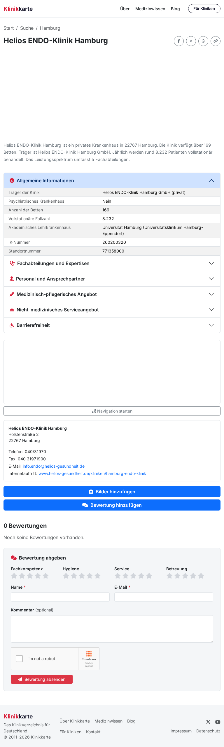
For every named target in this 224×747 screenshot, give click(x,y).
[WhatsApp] (203, 41)
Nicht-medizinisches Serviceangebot (58, 310)
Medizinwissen (150, 8)
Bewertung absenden (44, 679)
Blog (175, 8)
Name (18, 587)
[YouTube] (217, 721)
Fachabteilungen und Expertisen (53, 263)
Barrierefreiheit (33, 325)
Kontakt (93, 731)
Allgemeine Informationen (45, 180)
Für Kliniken (204, 8)
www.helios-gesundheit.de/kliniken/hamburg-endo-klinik (92, 473)
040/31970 (35, 451)
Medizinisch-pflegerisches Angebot (57, 294)
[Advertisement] (112, 94)
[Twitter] (191, 41)
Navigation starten (114, 410)
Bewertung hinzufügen (116, 505)
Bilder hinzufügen (115, 492)
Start (9, 28)
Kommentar (32, 609)
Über (125, 8)
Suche (27, 28)
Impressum (181, 730)
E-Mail (122, 587)
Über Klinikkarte (75, 720)
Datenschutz (208, 730)
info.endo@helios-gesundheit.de (54, 466)
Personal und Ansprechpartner (50, 279)
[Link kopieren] (215, 41)
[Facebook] (179, 41)
